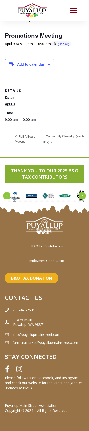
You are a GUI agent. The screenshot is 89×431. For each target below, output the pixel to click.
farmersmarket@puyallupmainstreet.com (45, 342)
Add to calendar (30, 64)
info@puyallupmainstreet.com (36, 334)
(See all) (63, 44)
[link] (46, 246)
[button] (73, 10)
